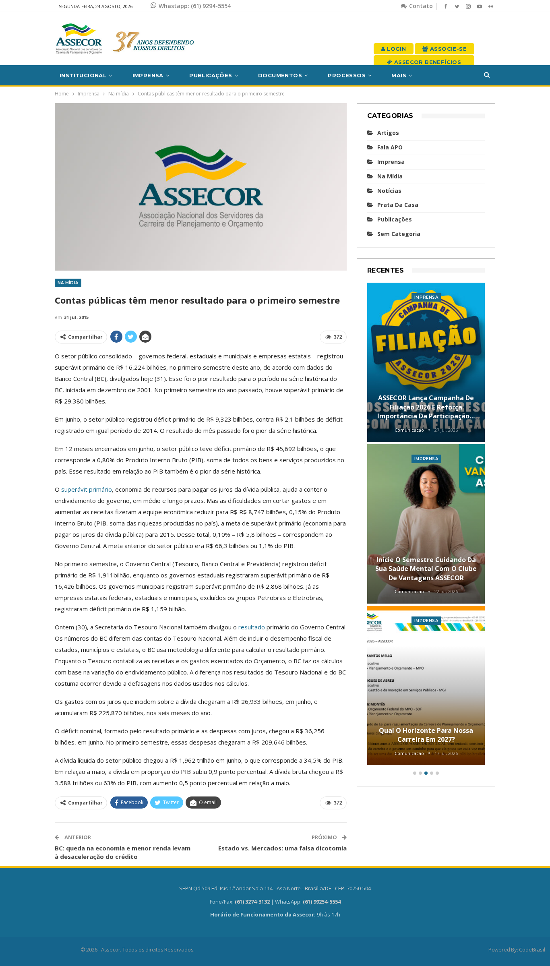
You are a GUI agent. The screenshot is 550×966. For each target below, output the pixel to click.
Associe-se (447, 49)
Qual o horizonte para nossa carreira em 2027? (426, 735)
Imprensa (147, 75)
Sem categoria (398, 234)
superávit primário (86, 489)
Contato (420, 6)
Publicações (210, 75)
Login (395, 49)
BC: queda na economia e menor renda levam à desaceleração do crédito (122, 852)
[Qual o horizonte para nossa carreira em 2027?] (426, 685)
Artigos (388, 133)
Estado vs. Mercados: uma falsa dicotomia (282, 848)
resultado (252, 627)
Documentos (280, 75)
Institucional (83, 75)
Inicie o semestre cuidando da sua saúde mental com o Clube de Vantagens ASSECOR (426, 568)
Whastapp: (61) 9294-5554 (195, 6)
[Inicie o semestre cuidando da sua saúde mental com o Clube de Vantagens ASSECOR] (426, 524)
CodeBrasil (532, 949)
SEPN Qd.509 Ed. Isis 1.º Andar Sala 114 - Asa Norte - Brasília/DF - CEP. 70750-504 (275, 888)
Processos (347, 75)
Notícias (389, 190)
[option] (426, 525)
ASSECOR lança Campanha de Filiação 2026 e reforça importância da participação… (426, 406)
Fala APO (390, 147)
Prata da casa (397, 205)
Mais (398, 75)
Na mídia (68, 282)
